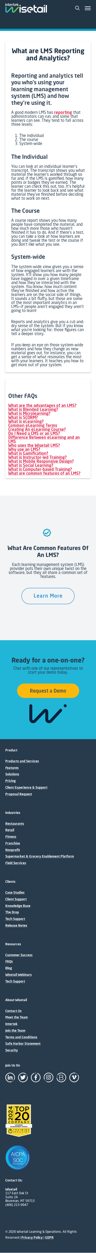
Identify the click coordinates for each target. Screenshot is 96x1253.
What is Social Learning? (30, 465)
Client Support (16, 899)
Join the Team (15, 1031)
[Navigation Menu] (88, 8)
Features (12, 768)
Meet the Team (16, 1017)
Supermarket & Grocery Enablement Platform (39, 856)
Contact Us (13, 1011)
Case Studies (15, 892)
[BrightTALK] (61, 1077)
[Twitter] (23, 1077)
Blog (8, 968)
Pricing (10, 781)
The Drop (12, 912)
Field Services (15, 863)
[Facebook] (36, 1077)
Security (11, 1050)
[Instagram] (48, 1077)
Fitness (10, 837)
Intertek (11, 1024)
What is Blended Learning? (33, 409)
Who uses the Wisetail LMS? (34, 445)
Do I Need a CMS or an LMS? (34, 433)
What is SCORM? (23, 417)
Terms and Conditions (21, 1037)
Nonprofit (12, 850)
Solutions (12, 774)
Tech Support (15, 919)
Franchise (12, 843)
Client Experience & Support (26, 787)
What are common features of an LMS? (44, 473)
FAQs (9, 961)
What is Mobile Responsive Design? (41, 461)
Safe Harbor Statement (23, 1044)
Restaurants (14, 824)
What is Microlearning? (29, 413)
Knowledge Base (17, 906)
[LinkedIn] (10, 1077)
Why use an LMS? (24, 449)
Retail (9, 830)
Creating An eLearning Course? (37, 429)
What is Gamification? (28, 453)
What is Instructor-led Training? (37, 457)
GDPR (49, 1237)
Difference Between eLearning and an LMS (44, 439)
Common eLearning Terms (32, 425)
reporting (63, 112)
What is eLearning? (26, 421)
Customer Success (19, 955)
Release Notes (16, 925)
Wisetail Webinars (18, 975)
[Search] (77, 8)
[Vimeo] (74, 1077)
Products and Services (22, 761)
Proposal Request (18, 794)
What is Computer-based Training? (40, 469)
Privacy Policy (32, 1237)
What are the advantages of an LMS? (42, 405)
